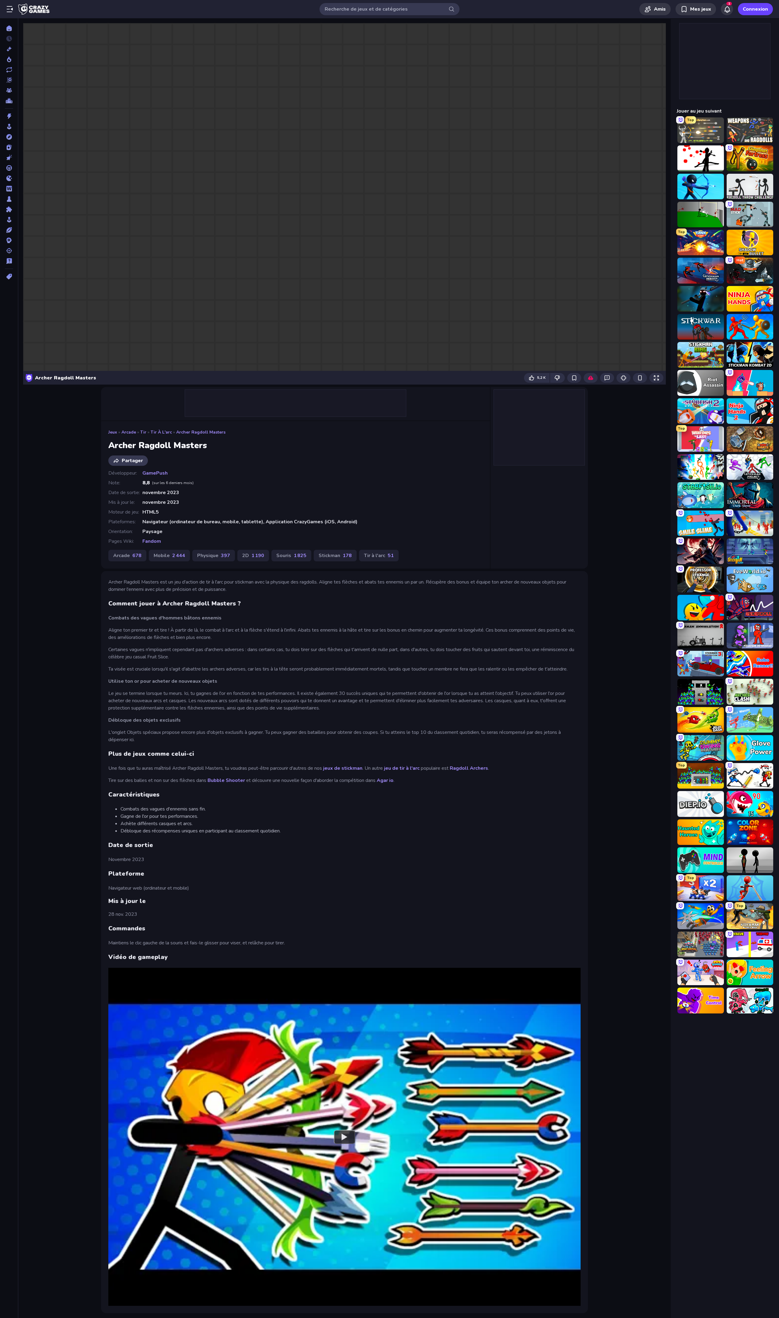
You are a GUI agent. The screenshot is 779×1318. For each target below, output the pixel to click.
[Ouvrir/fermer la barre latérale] (9, 9)
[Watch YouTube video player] (344, 1137)
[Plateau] (9, 199)
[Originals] (9, 80)
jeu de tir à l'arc (402, 768)
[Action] (9, 116)
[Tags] (9, 276)
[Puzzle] (9, 209)
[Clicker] (9, 157)
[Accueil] (9, 28)
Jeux (112, 432)
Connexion (755, 9)
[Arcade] (9, 126)
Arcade (128, 432)
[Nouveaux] (9, 49)
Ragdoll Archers (469, 768)
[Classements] (9, 101)
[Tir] (9, 251)
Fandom (151, 541)
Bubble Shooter (226, 780)
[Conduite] (9, 168)
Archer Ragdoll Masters (200, 432)
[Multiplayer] (9, 90)
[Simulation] (9, 219)
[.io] (9, 178)
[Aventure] (9, 137)
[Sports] (9, 230)
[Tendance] (9, 59)
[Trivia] (9, 261)
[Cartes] (9, 147)
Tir (143, 432)
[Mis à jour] (9, 70)
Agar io (385, 780)
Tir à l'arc (161, 432)
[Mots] (9, 188)
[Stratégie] (9, 240)
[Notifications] (727, 9)
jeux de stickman (342, 768)
